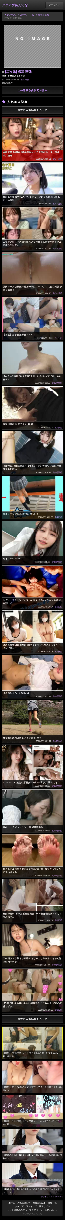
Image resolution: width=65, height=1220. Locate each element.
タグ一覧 (19, 1206)
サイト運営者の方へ (17, 1210)
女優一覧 (52, 1203)
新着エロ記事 (39, 1203)
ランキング (31, 1206)
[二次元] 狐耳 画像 (18, 71)
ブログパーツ (35, 1210)
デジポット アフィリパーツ (52, 1196)
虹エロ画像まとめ (40, 14)
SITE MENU (54, 5)
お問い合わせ (51, 1210)
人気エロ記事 (23, 1203)
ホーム (11, 1203)
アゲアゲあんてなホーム (16, 14)
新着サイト (44, 1206)
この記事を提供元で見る (32, 90)
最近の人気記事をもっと (32, 110)
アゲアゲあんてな (15, 5)
